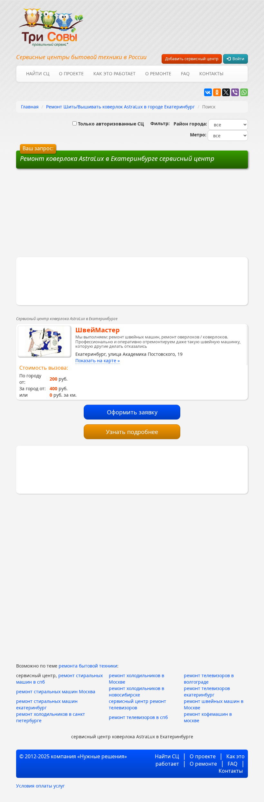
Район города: (189, 124)
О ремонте (158, 73)
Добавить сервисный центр (191, 58)
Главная (30, 107)
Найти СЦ (37, 73)
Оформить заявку (132, 412)
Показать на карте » (97, 360)
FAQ (185, 73)
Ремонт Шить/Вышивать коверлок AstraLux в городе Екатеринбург (120, 107)
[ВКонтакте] (208, 92)
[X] (226, 92)
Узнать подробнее (132, 432)
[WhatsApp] (244, 92)
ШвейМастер (97, 330)
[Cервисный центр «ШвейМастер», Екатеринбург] (44, 341)
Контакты (211, 73)
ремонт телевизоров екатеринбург (207, 691)
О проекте (71, 73)
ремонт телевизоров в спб (138, 717)
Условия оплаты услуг (40, 786)
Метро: (196, 135)
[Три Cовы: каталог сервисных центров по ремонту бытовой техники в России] (51, 23)
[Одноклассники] (217, 92)
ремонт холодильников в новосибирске (136, 691)
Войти (237, 58)
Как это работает (114, 73)
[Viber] (235, 92)
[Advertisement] (83, 215)
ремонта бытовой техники (88, 666)
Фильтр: (157, 123)
